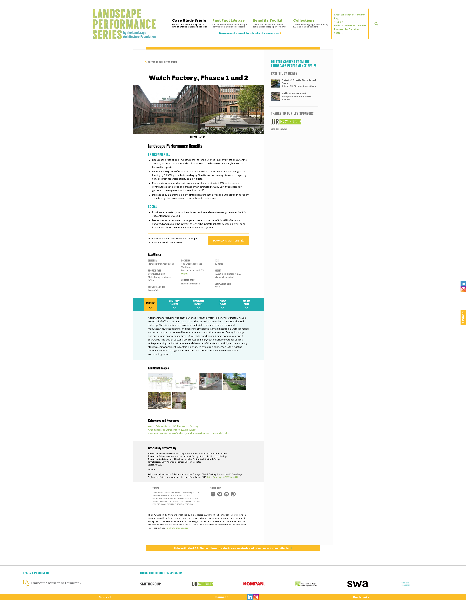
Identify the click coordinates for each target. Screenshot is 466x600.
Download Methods (226, 240)
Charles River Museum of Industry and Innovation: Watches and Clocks (188, 433)
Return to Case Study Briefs (162, 61)
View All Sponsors (280, 129)
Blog (336, 18)
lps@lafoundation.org (178, 527)
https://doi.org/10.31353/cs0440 (222, 477)
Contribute (361, 597)
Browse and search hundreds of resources (249, 33)
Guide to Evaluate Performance (350, 25)
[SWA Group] (373, 583)
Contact (338, 32)
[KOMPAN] (269, 583)
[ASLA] (321, 584)
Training (338, 21)
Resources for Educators (346, 29)
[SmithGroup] (166, 583)
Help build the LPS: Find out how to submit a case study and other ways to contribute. (232, 548)
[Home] (126, 24)
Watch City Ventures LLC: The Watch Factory (173, 426)
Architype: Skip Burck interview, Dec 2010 (171, 429)
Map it (184, 273)
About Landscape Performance (350, 14)
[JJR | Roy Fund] (294, 121)
